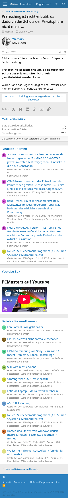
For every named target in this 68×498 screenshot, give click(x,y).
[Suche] (63, 4)
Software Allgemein (17, 175)
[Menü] (5, 4)
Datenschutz (21, 482)
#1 (64, 52)
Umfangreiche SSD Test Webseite (27, 379)
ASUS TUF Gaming (18, 403)
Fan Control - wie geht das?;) (25, 327)
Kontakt (7, 482)
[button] (4, 477)
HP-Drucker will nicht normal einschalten (32, 339)
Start (58, 482)
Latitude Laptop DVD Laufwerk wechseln (32, 391)
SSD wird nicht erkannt (21, 367)
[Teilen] (59, 52)
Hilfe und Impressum (41, 482)
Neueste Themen (14, 149)
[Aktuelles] (56, 4)
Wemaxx (9, 31)
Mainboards (13, 409)
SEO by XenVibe (10, 492)
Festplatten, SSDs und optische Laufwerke (29, 261)
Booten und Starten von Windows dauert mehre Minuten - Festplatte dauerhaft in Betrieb (32, 434)
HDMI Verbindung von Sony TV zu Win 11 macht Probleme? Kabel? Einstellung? (33, 353)
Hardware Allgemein (18, 333)
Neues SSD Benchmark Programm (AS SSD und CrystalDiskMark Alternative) (36, 252)
